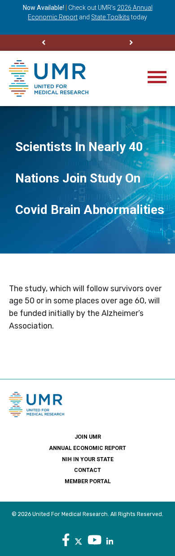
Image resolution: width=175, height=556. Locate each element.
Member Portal (88, 481)
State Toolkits (110, 17)
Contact (87, 470)
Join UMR (87, 437)
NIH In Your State (88, 459)
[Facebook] (66, 540)
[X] (78, 540)
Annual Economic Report (87, 448)
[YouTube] (95, 540)
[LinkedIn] (109, 540)
